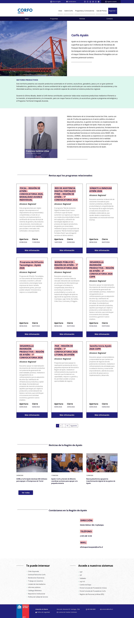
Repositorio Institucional (36, 594)
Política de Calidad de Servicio (38, 597)
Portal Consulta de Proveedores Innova (93, 588)
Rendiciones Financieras (36, 578)
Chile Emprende (33, 571)
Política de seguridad (43, 612)
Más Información (32, 250)
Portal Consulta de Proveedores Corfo (93, 591)
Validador (83, 578)
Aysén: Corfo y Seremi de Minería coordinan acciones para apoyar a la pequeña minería (64, 481)
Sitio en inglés (56, 1)
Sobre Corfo (68, 11)
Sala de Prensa (102, 11)
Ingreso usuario (112, 1)
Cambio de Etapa (85, 585)
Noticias (82, 19)
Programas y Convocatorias (84, 11)
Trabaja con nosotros (35, 581)
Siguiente (73, 426)
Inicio (60, 11)
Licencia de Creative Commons (67, 612)
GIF (81, 575)
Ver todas (26, 493)
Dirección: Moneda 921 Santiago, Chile (68, 609)
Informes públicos (34, 587)
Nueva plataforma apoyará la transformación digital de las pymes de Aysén (100, 481)
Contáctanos (72, 1)
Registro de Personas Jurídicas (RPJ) (92, 594)
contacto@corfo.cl (107, 609)
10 (67, 426)
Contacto (110, 19)
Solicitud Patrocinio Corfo (36, 575)
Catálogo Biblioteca (34, 591)
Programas (54, 19)
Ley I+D (82, 582)
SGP (81, 572)
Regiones (112, 11)
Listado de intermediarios (36, 584)
